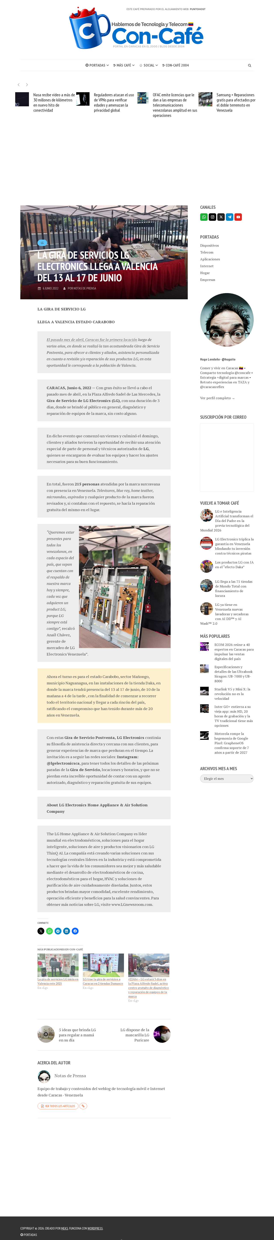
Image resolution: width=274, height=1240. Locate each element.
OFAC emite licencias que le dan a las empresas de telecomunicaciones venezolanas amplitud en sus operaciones (175, 105)
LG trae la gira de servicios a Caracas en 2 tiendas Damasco (103, 981)
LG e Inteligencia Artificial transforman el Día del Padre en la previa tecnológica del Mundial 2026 (226, 520)
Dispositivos (209, 245)
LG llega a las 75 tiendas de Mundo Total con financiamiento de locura (233, 588)
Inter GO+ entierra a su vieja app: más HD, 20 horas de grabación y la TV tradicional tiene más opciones (233, 716)
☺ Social (146, 65)
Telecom (206, 252)
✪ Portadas (95, 65)
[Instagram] (212, 217)
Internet (207, 266)
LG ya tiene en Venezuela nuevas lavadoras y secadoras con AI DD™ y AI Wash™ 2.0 (224, 614)
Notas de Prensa (85, 288)
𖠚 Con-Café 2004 (175, 65)
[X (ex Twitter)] (221, 217)
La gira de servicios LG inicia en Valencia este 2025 (57, 981)
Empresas (207, 279)
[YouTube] (238, 217)
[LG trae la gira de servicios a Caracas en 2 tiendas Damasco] (103, 965)
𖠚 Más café (122, 65)
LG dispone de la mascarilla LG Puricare (135, 1035)
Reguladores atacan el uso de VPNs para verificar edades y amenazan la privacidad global (114, 102)
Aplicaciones (210, 259)
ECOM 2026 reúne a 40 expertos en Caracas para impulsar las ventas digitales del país (234, 651)
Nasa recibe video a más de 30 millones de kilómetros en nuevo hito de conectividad (54, 102)
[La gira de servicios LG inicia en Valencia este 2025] (58, 965)
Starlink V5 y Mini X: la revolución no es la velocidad (232, 694)
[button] (27, 84)
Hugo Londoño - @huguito (217, 359)
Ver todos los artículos (60, 1106)
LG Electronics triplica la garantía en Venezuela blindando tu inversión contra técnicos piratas (234, 546)
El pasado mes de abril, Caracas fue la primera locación (92, 339)
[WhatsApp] (204, 217)
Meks (64, 1228)
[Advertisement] (137, 169)
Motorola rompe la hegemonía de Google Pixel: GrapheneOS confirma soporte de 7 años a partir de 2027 (231, 743)
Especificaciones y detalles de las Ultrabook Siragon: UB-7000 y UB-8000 (233, 673)
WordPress (95, 1228)
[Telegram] (229, 217)
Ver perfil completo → (217, 398)
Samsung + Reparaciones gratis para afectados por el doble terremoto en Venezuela (236, 102)
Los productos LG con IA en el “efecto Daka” (234, 564)
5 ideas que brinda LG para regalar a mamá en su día (77, 1035)
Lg (42, 243)
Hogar (205, 272)
